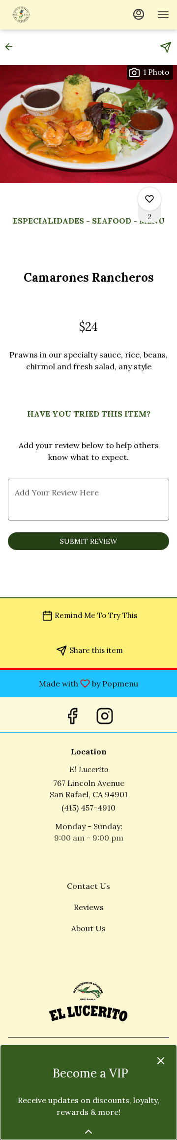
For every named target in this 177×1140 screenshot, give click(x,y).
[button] (12, 46)
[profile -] (139, 14)
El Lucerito (88, 1000)
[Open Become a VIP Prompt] (88, 1132)
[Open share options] (165, 47)
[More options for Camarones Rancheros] (149, 199)
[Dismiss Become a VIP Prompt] (161, 1061)
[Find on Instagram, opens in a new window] (105, 714)
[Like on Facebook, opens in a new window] (72, 714)
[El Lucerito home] (52, 14)
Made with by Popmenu (72, 683)
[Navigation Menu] (163, 14)
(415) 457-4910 (88, 808)
